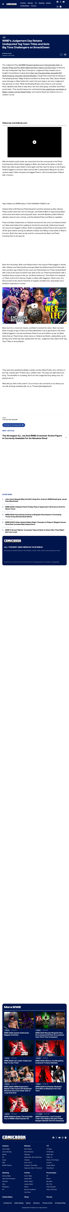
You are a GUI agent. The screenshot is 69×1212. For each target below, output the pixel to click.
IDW (3, 1162)
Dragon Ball (27, 1178)
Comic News (6, 1149)
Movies (30, 3)
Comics (23, 3)
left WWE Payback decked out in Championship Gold (39, 65)
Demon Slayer (28, 1181)
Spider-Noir (49, 1154)
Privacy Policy (55, 562)
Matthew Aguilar (8, 53)
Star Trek (49, 1184)
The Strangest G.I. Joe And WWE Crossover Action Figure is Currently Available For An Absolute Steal (32, 437)
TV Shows (39, 1114)
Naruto (26, 1187)
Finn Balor (5, 419)
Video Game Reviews (8, 1178)
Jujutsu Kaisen (28, 1184)
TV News (49, 1149)
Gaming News (6, 1176)
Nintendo (5, 1181)
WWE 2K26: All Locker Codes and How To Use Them (17, 1062)
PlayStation (5, 1187)
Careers (36, 1203)
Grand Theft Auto (51, 1189)
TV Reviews (50, 1152)
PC (3, 1189)
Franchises (51, 1173)
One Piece (27, 1192)
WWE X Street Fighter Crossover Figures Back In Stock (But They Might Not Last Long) (34, 531)
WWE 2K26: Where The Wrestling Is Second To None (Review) (49, 1062)
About (28, 1203)
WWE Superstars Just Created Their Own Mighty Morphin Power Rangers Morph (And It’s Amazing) (49, 1119)
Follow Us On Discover (13, 425)
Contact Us (7, 1203)
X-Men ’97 (49, 1157)
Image (4, 1160)
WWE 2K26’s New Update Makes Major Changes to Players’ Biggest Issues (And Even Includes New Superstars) (35, 523)
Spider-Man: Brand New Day (33, 1157)
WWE (4, 37)
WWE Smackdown (13, 419)
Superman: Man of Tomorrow (33, 1168)
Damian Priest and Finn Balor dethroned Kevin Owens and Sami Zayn (29, 67)
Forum (33, 6)
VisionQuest (50, 1168)
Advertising (18, 1203)
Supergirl (27, 1154)
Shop (26, 1197)
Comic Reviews (7, 1152)
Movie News (28, 1149)
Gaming (41, 3)
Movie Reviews (28, 1152)
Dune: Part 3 (28, 1162)
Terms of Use (38, 562)
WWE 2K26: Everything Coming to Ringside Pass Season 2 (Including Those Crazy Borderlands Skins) (33, 516)
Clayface (27, 1160)
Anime (48, 3)
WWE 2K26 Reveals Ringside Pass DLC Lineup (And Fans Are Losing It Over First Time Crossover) (49, 1035)
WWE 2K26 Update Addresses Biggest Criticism (16, 1034)
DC (3, 1157)
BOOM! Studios (7, 1165)
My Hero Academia (30, 1189)
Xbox (3, 1184)
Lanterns (49, 1162)
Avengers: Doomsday (30, 1165)
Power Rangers (51, 1187)
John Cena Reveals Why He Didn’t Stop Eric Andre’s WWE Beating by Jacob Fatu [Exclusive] (36, 500)
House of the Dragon (52, 1160)
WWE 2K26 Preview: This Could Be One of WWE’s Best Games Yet (18, 1118)
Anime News (28, 1176)
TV (36, 3)
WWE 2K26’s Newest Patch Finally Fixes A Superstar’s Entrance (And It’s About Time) (35, 508)
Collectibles (24, 6)
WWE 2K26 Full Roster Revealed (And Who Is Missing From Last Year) (48, 1089)
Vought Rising (50, 1165)
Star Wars (49, 1181)
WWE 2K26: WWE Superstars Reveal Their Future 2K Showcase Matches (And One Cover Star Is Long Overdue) (18, 1090)
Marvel (4, 1154)
